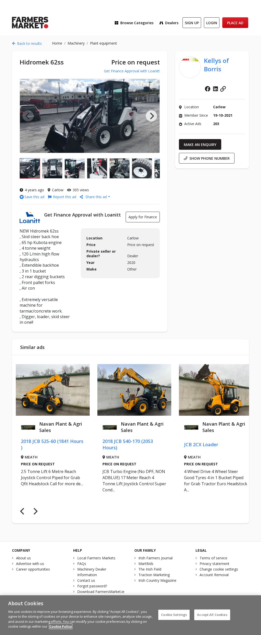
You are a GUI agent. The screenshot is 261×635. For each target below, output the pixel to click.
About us (23, 558)
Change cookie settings (219, 569)
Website (223, 89)
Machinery (76, 43)
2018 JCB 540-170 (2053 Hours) (118, 444)
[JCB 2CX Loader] (206, 390)
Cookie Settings (174, 614)
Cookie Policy (60, 626)
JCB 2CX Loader (191, 444)
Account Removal (214, 574)
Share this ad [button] (96, 196)
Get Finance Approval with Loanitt (132, 71)
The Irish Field (149, 569)
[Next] (151, 115)
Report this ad (64, 196)
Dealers (171, 22)
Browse (136, 22)
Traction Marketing (154, 574)
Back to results (29, 43)
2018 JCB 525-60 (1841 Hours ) (42, 444)
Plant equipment (103, 43)
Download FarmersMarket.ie (100, 591)
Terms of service (213, 558)
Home (57, 43)
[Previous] (22, 511)
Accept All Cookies (212, 614)
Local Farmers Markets (96, 558)
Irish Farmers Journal (155, 558)
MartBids (145, 563)
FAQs (81, 563)
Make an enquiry (200, 144)
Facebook (208, 89)
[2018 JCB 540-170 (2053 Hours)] (124, 390)
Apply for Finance (142, 216)
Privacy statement (214, 563)
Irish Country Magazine (157, 580)
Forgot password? (92, 586)
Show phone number (209, 158)
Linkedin (215, 89)
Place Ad (235, 22)
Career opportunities (33, 569)
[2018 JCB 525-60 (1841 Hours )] (43, 390)
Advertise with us (30, 563)
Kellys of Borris (216, 64)
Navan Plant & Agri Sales (50, 427)
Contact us (86, 580)
